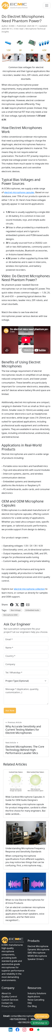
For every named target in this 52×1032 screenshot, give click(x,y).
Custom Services (10, 999)
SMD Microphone (36, 952)
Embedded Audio (32, 610)
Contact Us (7, 1002)
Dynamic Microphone (38, 949)
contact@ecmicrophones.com (26, 1015)
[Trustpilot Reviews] (38, 1029)
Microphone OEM (10, 615)
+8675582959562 (18, 1019)
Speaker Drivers (36, 959)
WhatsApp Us (41, 1023)
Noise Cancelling (36, 999)
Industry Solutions (37, 993)
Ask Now (9, 710)
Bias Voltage (16, 610)
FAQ (30, 1002)
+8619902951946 (26, 1022)
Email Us (43, 1016)
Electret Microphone (38, 946)
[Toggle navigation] (46, 5)
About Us (6, 993)
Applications (34, 996)
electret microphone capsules (19, 192)
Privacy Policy (8, 1006)
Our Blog (32, 1006)
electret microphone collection (29, 588)
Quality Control (9, 996)
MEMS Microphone (37, 955)
